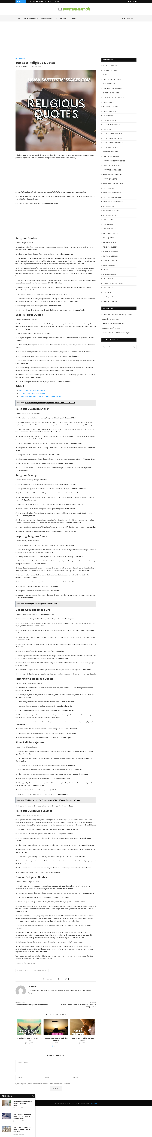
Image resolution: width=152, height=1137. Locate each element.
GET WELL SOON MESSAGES (112, 125)
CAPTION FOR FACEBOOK (112, 79)
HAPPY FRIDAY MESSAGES (112, 170)
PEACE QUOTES (108, 238)
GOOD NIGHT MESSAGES (111, 147)
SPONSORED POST (109, 274)
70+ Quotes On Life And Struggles (112, 323)
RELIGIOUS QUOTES (22, 58)
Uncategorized (108, 297)
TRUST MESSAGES (109, 288)
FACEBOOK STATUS (110, 111)
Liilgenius (26, 66)
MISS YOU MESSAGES (110, 233)
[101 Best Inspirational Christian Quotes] (56, 1027)
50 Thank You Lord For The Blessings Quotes (116, 314)
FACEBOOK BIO (108, 102)
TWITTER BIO (107, 292)
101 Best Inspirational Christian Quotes (32, 393)
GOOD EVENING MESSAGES (112, 138)
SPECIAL (106, 270)
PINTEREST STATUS (110, 242)
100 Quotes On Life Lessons (110, 328)
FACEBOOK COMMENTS (111, 106)
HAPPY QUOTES (108, 188)
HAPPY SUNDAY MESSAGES (112, 193)
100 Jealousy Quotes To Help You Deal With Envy (48, 1)
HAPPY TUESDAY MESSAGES (112, 197)
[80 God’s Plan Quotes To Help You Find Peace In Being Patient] (29, 1027)
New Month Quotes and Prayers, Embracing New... (22, 1103)
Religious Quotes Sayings (39, 970)
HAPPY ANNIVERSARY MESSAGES (114, 161)
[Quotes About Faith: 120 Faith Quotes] (82, 1027)
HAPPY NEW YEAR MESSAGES (113, 184)
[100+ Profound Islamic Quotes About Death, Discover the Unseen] (6, 1129)
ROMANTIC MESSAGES (110, 251)
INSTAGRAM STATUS (110, 215)
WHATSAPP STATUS (110, 301)
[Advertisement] (76, 37)
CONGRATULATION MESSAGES (113, 97)
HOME (19, 18)
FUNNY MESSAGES (109, 116)
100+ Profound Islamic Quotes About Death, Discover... (22, 1129)
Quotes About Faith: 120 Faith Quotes (32, 390)
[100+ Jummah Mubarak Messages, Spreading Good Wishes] (6, 1116)
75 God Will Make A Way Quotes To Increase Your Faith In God (40, 396)
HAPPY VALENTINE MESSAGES (113, 202)
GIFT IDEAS (107, 129)
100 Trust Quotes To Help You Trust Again (115, 333)
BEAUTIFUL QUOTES (110, 66)
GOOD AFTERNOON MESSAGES (114, 134)
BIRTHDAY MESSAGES (110, 70)
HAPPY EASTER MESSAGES (112, 165)
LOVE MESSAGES (47, 18)
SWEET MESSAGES (109, 279)
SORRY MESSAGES (109, 265)
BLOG (105, 75)
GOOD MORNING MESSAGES (113, 143)
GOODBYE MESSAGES (110, 152)
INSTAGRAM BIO (108, 206)
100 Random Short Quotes (110, 319)
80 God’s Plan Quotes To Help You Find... (29, 1039)
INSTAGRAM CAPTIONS (111, 211)
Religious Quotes (22, 970)
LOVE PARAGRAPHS (31, 18)
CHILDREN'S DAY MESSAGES (112, 88)
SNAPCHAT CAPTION (110, 261)
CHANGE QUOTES (109, 84)
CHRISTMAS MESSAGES (111, 93)
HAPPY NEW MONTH (110, 179)
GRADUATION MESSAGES (111, 156)
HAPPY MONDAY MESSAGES (112, 174)
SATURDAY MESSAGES (110, 256)
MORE (74, 18)
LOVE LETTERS (108, 220)
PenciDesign (94, 1103)
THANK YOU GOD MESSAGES (113, 283)
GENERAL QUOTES (62, 18)
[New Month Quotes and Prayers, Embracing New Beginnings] (6, 1103)
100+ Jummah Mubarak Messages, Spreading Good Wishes (22, 1116)
